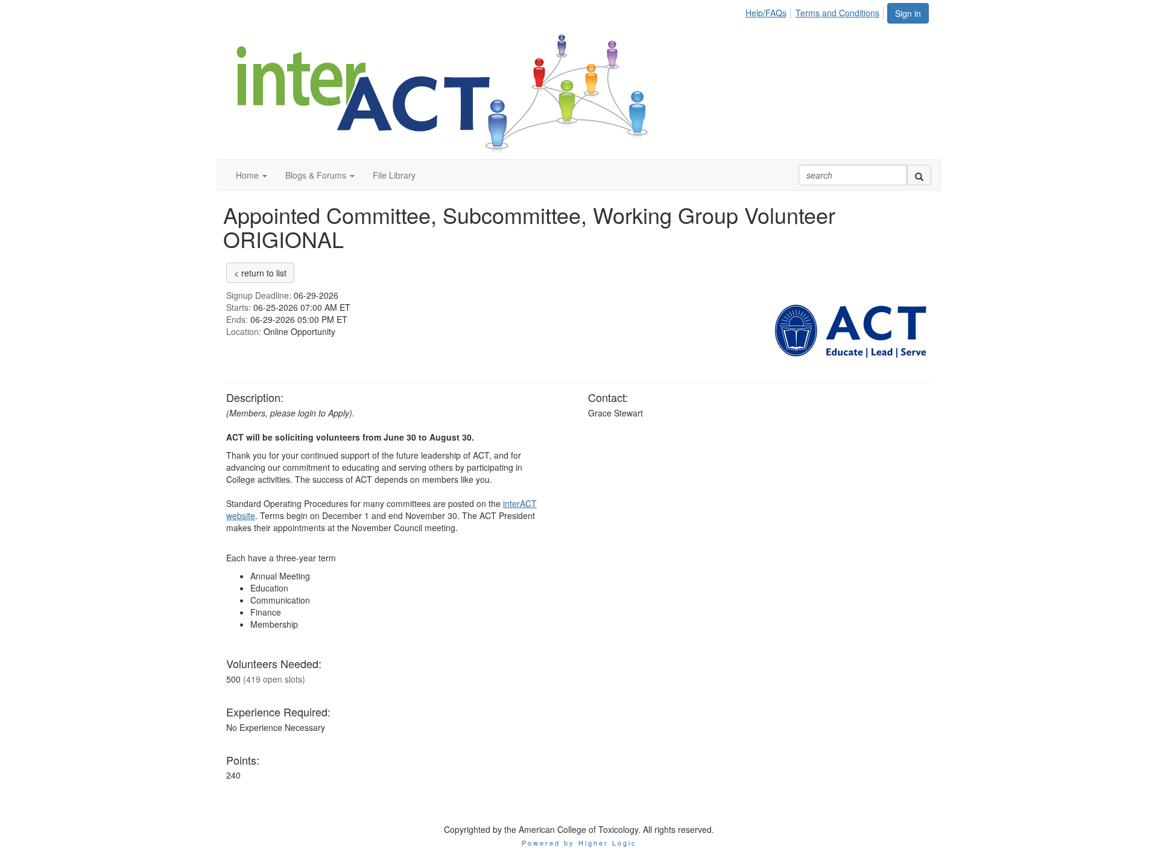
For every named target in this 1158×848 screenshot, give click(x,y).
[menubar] (815, 11)
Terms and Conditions (837, 13)
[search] (919, 175)
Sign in (908, 13)
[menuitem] (769, 11)
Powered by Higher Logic (579, 842)
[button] (251, 175)
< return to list (260, 273)
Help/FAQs (765, 13)
